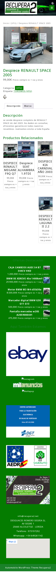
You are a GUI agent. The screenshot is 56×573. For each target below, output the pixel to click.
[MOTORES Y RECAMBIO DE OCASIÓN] (28, 354)
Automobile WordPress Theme (22, 567)
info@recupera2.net (28, 516)
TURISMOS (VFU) (23, 91)
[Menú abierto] (51, 7)
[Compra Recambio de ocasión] (28, 391)
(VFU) (14, 23)
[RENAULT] (5, 97)
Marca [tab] (28, 105)
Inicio (6, 23)
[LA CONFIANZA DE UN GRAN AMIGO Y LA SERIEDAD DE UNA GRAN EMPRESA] (28, 384)
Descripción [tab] (13, 105)
